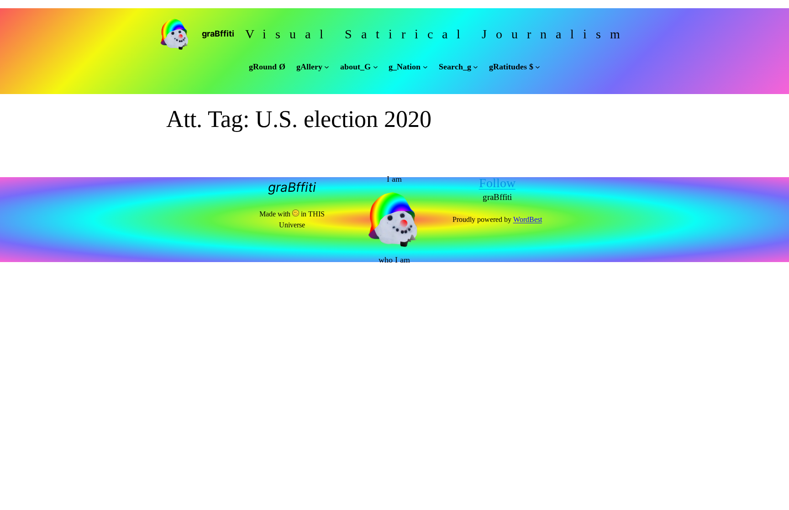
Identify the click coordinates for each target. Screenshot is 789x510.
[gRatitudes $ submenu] (537, 66)
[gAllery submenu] (326, 66)
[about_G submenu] (375, 66)
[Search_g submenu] (475, 66)
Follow (497, 183)
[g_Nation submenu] (425, 66)
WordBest (527, 219)
